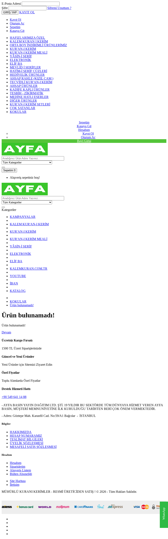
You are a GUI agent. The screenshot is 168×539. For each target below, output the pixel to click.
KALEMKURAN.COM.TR (28, 268)
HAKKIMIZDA (21, 432)
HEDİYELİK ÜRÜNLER (27, 74)
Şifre (5, 8)
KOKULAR (18, 111)
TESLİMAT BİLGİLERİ (26, 439)
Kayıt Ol (15, 19)
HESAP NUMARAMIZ (26, 435)
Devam (6, 332)
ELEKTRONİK (20, 60)
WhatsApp (163, 514)
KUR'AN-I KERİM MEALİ (28, 52)
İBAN (14, 283)
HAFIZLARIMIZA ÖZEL (27, 37)
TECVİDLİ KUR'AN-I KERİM (31, 82)
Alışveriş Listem (20, 470)
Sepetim (15, 27)
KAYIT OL (27, 12)
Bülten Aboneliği (21, 474)
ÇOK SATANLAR (22, 108)
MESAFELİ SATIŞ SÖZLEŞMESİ (33, 447)
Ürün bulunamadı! (22, 305)
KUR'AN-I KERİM (23, 49)
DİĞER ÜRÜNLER (23, 100)
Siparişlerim (17, 466)
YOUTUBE (18, 276)
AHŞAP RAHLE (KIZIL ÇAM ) (31, 78)
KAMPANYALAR (22, 217)
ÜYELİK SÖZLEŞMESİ (26, 443)
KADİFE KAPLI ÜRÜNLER (30, 89)
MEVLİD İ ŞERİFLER (25, 67)
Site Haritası (18, 481)
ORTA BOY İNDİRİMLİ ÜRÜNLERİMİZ (38, 45)
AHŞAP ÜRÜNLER (23, 86)
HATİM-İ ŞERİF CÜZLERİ (28, 71)
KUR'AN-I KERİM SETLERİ (30, 104)
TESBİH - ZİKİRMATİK (26, 93)
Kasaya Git (17, 30)
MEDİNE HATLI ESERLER (29, 97)
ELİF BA (16, 63)
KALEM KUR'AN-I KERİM (29, 224)
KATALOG (18, 291)
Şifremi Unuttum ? (59, 8)
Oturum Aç (17, 23)
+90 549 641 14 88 (14, 397)
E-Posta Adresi (11, 3)
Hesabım (15, 463)
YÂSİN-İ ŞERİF (21, 56)
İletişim (14, 484)
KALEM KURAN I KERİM (29, 41)
